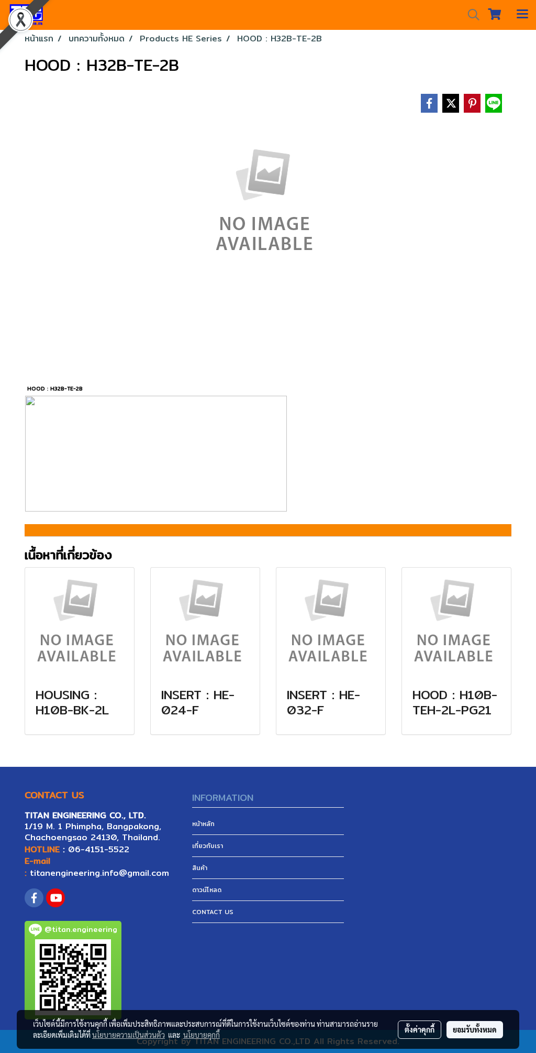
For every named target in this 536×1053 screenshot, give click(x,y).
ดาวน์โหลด (206, 890)
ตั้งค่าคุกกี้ (419, 1029)
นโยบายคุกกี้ (201, 1034)
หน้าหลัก (203, 824)
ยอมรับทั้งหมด (475, 1029)
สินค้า (199, 868)
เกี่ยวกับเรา (207, 846)
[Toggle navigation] (522, 14)
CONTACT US (212, 912)
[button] (470, 14)
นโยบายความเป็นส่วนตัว (128, 1034)
